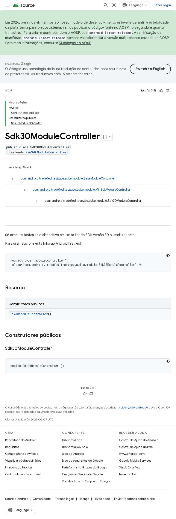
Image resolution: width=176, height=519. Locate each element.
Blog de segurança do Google (82, 460)
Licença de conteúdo (134, 407)
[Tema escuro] (168, 255)
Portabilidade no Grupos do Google (86, 481)
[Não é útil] (167, 90)
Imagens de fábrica (18, 467)
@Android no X (72, 440)
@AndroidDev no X (75, 447)
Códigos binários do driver (23, 474)
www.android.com (132, 454)
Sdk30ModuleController (29, 314)
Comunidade (42, 499)
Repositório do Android (20, 440)
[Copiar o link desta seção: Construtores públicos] (65, 335)
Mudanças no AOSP (75, 43)
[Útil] (161, 90)
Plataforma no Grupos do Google (84, 467)
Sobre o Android (17, 499)
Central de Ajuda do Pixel (136, 447)
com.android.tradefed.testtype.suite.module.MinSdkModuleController (81, 189)
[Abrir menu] (7, 5)
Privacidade (102, 499)
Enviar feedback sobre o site (134, 499)
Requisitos (12, 447)
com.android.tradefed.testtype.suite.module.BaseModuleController (68, 178)
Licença (84, 499)
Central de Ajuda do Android (138, 440)
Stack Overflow (129, 467)
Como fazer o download (21, 454)
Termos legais (64, 499)
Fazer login (162, 5)
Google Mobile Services (135, 460)
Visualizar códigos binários (23, 460)
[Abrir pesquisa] (105, 5)
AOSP (8, 90)
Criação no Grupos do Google (82, 474)
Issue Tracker (128, 474)
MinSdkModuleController (46, 152)
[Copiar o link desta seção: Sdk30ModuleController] (56, 348)
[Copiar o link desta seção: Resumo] (29, 288)
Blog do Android (73, 454)
